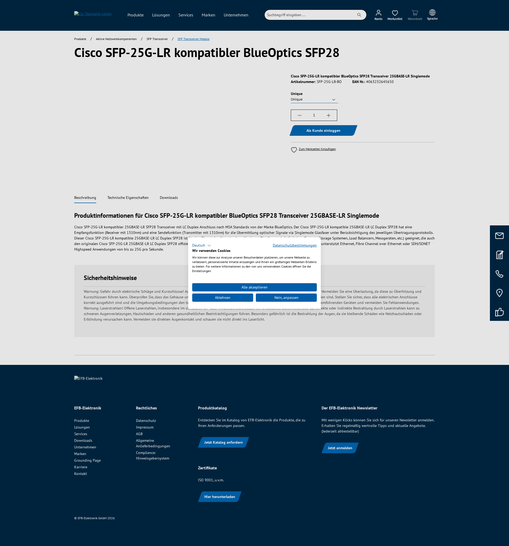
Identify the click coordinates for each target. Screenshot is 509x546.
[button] (201, 245)
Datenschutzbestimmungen (295, 245)
